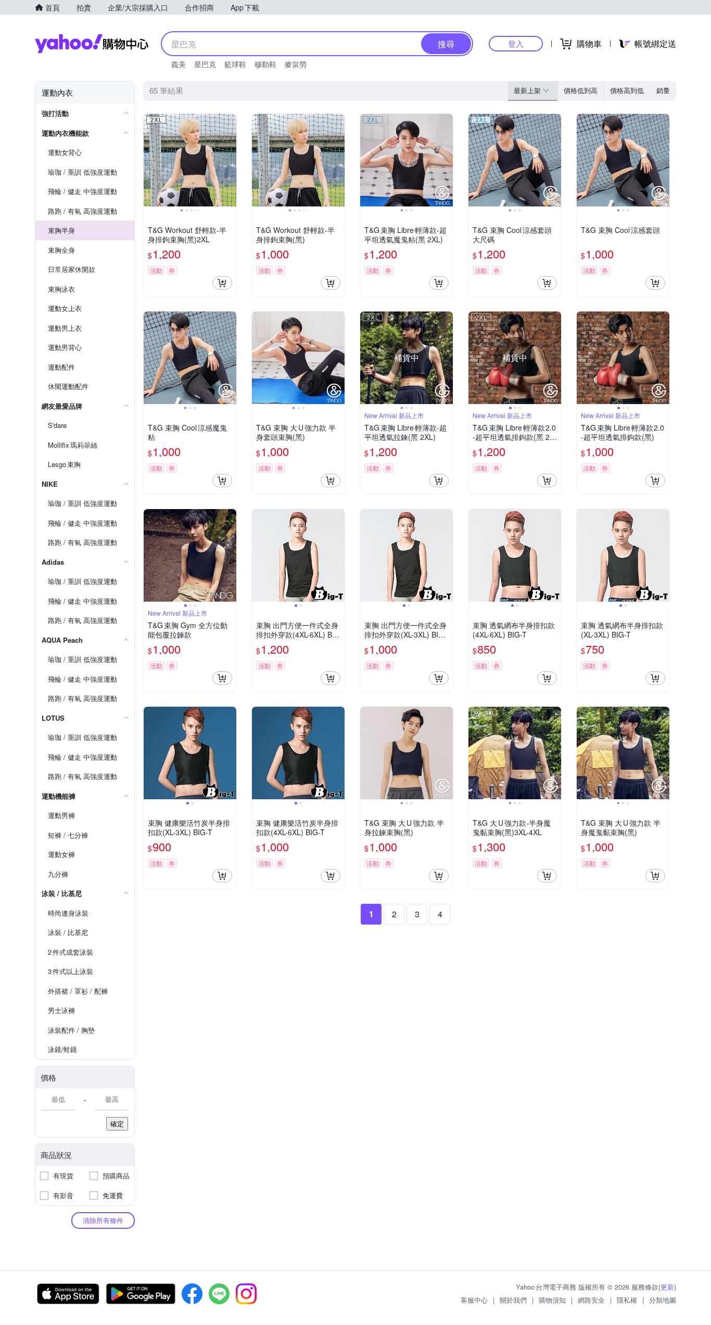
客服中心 (474, 1300)
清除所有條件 (103, 1220)
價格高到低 (627, 90)
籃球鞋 (235, 64)
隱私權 (627, 1300)
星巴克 (205, 64)
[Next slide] (229, 160)
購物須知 (552, 1300)
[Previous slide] (150, 160)
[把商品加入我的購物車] (222, 283)
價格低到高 (581, 90)
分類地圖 (662, 1300)
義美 (178, 64)
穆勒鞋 (265, 64)
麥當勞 (296, 64)
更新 (667, 1287)
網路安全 (591, 1300)
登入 (516, 43)
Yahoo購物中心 (91, 43)
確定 (117, 1123)
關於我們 (513, 1300)
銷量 (663, 90)
